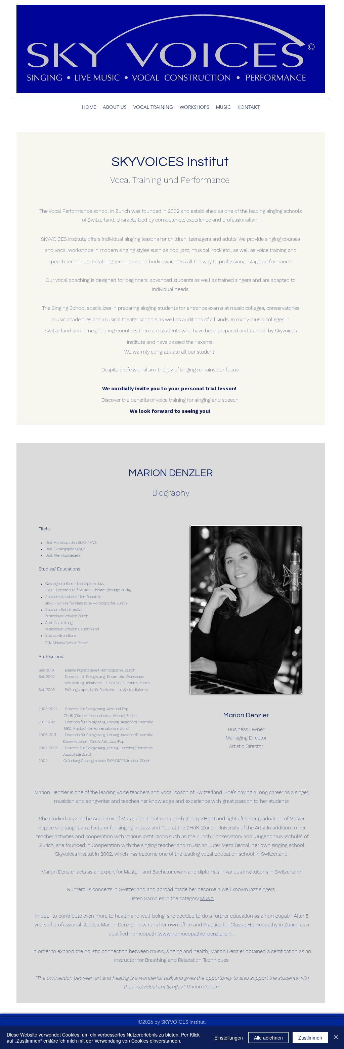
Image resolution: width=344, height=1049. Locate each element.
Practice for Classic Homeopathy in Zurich (251, 925)
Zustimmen (310, 1037)
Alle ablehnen (268, 1037)
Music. (207, 898)
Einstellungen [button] (228, 1037)
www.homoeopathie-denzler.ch (194, 934)
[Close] (336, 1037)
